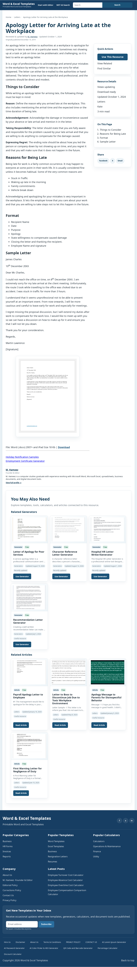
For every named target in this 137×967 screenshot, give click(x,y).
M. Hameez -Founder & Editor (18, 880)
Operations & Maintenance (107, 846)
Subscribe (46, 924)
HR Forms (8, 846)
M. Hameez (33, 36)
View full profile (13, 482)
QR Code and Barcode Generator (78, 948)
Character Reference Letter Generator (64, 553)
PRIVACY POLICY (73, 942)
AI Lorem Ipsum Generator (114, 942)
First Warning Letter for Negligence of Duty (27, 770)
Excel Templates (56, 846)
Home (8, 17)
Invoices (7, 851)
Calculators (98, 841)
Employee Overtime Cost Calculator (66, 885)
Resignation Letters (58, 856)
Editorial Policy (10, 885)
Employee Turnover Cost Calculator (65, 875)
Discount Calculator (13, 954)
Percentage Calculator (107, 948)
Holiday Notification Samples (22, 457)
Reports (7, 856)
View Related (104, 63)
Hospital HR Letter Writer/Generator (102, 553)
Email (120, 160)
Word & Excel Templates (19, 4)
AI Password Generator (14, 948)
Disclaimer (20, 942)
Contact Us (8, 895)
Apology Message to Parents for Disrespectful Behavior (106, 697)
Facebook (103, 160)
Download (64, 447)
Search (117, 5)
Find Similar (104, 68)
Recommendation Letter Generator (28, 621)
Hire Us (7, 942)
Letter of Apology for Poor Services (28, 553)
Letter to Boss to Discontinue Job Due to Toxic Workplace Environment (66, 699)
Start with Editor (45, 5)
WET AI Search (63, 5)
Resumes (52, 861)
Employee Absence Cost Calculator (65, 880)
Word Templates (56, 841)
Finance (97, 851)
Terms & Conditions (52, 942)
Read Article (21, 725)
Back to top (127, 960)
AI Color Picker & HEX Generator (44, 948)
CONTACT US (91, 942)
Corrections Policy (12, 890)
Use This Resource (112, 56)
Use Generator (22, 576)
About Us (7, 875)
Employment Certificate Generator (25, 461)
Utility (96, 856)
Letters (17, 17)
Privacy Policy (9, 900)
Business (7, 841)
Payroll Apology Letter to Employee (28, 696)
